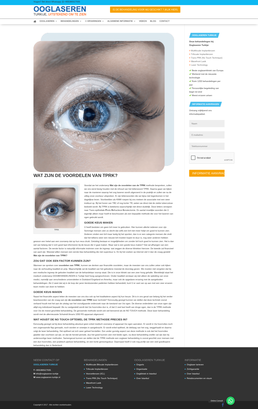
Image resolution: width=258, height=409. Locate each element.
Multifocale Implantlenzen (202, 50)
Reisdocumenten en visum (199, 378)
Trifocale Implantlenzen (201, 54)
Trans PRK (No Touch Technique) (206, 58)
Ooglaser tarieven (195, 364)
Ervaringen (94, 21)
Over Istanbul (142, 378)
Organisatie (141, 369)
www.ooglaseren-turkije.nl (48, 377)
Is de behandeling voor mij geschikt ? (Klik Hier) (145, 9)
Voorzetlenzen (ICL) (95, 373)
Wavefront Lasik (198, 61)
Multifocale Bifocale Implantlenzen (102, 364)
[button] (230, 401)
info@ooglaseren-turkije (47, 373)
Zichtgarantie (193, 369)
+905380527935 (43, 370)
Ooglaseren (47, 21)
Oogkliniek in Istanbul (146, 373)
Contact (164, 21)
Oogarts (140, 364)
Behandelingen (70, 21)
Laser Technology (199, 65)
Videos (143, 21)
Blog (153, 21)
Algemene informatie (120, 21)
